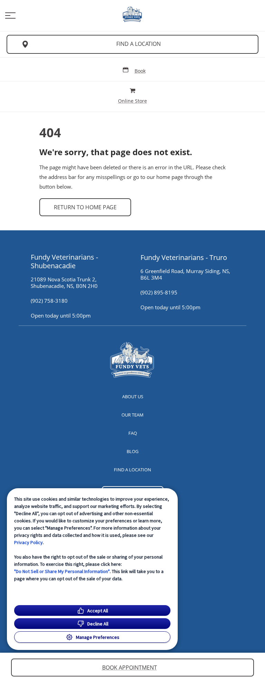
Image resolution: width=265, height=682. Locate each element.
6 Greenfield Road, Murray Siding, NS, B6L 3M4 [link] (185, 274)
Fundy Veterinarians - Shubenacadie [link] (64, 261)
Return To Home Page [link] (85, 207)
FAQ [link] (132, 433)
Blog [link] (132, 451)
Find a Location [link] (138, 44)
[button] (10, 15)
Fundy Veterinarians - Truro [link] (183, 257)
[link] (132, 14)
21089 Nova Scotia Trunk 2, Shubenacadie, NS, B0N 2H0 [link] (64, 282)
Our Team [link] (132, 415)
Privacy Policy (28, 542)
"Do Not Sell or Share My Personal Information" (62, 571)
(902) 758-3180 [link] (49, 301)
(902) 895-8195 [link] (158, 292)
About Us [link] (132, 396)
